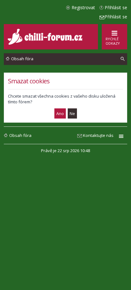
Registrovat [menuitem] (83, 7)
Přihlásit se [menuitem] (116, 7)
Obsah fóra (20, 135)
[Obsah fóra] (46, 43)
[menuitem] (122, 58)
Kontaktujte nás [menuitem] (98, 135)
